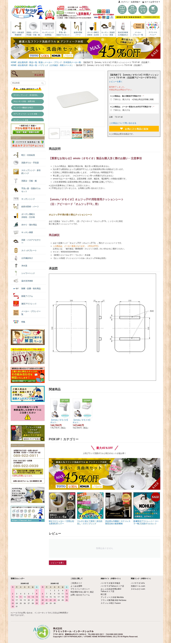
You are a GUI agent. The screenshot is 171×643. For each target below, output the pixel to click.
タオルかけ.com (138, 589)
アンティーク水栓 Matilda (112, 597)
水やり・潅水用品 (29, 225)
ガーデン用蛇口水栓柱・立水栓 (28, 215)
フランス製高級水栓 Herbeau (113, 600)
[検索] (42, 83)
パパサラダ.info (138, 583)
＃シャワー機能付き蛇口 (23, 108)
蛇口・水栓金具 (28, 155)
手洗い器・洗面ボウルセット (31, 189)
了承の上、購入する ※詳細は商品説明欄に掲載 (133, 99)
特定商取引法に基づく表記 (82, 592)
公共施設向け (27, 258)
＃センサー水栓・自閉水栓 (24, 101)
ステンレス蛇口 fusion (111, 603)
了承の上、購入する (121, 110)
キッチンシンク (28, 199)
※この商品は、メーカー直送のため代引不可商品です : (131, 107)
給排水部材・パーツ (30, 206)
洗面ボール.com (138, 586)
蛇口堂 (104, 594)
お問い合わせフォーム (80, 595)
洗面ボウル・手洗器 (30, 163)
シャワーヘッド (28, 273)
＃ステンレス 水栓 (20, 120)
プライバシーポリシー (80, 589)
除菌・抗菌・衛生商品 (31, 288)
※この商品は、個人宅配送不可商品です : (126, 96)
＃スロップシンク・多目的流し (26, 95)
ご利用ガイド (76, 583)
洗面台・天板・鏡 (29, 181)
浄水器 (24, 266)
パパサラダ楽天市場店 (110, 583)
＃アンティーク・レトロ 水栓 (25, 114)
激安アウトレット (29, 304)
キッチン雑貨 (27, 232)
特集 (23, 322)
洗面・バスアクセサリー (31, 241)
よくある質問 (76, 586)
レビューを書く (116, 81)
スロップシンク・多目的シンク (31, 171)
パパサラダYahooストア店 (112, 586)
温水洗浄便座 (27, 281)
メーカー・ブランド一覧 (31, 312)
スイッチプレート (29, 250)
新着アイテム (27, 296)
